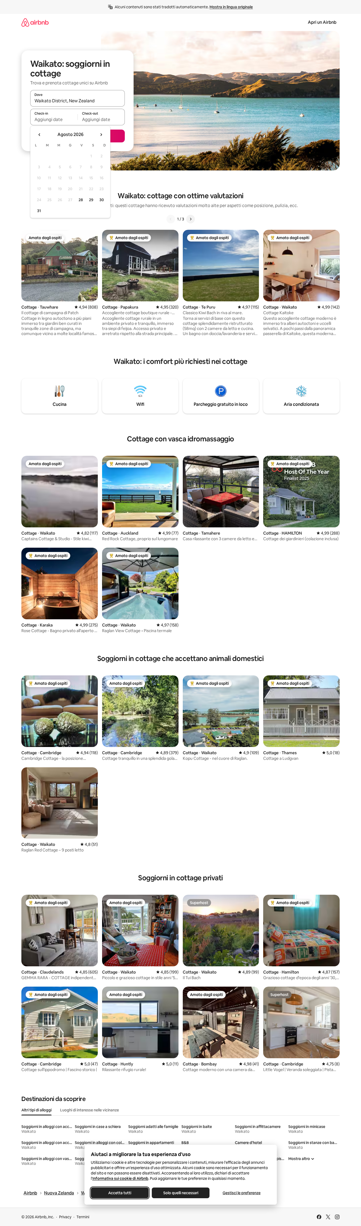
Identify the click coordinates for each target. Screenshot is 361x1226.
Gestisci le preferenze (242, 1192)
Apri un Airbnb (322, 22)
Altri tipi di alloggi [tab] (36, 1110)
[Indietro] (170, 219)
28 (81, 199)
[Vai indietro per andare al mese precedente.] (39, 134)
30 (101, 199)
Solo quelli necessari (180, 1192)
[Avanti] (190, 219)
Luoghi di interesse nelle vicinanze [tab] (89, 1110)
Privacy (65, 1217)
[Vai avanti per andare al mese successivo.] (101, 134)
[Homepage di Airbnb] (35, 22)
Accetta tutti (119, 1192)
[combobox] (77, 101)
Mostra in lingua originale (231, 7)
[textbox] (53, 119)
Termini (82, 1217)
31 (39, 210)
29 (91, 199)
